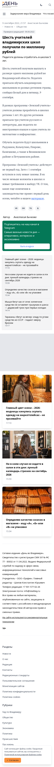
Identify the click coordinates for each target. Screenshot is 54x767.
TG (30, 208)
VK (16, 208)
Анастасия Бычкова (38, 23)
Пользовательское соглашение (18, 680)
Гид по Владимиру (11, 712)
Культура (7, 722)
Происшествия (10, 739)
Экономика (8, 728)
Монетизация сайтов (13, 686)
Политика (7, 733)
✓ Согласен (13, 760)
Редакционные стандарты (15, 675)
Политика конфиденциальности (18, 691)
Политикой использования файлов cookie (23, 754)
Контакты (7, 669)
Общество (21, 26)
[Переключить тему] (41, 5)
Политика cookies (11, 696)
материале (37, 198)
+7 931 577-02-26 (31, 586)
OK (23, 208)
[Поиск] (49, 5)
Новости (8, 26)
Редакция (7, 664)
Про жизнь (8, 744)
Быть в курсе (27, 246)
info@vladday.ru (32, 591)
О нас (5, 659)
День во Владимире (9, 5)
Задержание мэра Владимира (25, 13)
